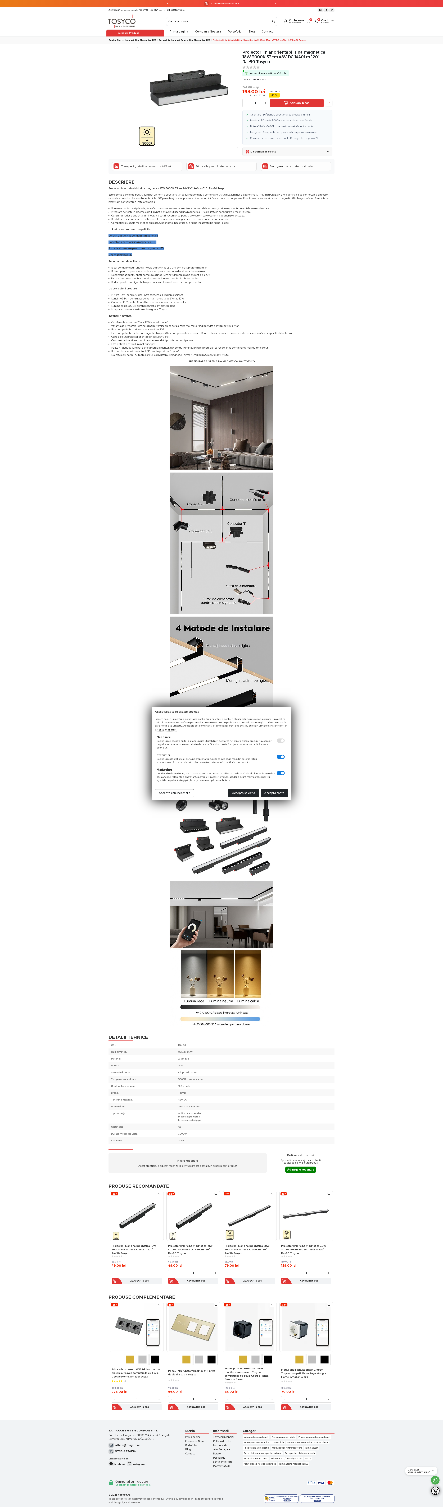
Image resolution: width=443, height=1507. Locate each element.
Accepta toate (274, 793)
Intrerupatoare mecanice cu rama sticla (264, 1442)
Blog (251, 31)
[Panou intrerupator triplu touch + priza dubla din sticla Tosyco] (193, 1326)
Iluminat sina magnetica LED (140, 40)
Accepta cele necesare (174, 793)
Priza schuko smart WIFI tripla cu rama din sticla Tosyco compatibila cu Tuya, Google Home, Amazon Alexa (136, 1373)
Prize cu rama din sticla (283, 1437)
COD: (245, 79)
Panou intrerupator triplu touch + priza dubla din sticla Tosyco (191, 1372)
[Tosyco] (121, 21)
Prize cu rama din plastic (256, 1447)
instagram (138, 1464)
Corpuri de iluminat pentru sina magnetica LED (184, 40)
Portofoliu (235, 31)
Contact (267, 31)
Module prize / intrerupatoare (287, 1447)
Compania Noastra (208, 31)
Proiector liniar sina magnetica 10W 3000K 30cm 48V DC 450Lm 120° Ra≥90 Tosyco (134, 1249)
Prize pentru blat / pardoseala (300, 1453)
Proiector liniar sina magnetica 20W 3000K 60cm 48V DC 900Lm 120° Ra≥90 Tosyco (247, 1249)
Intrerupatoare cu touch (256, 1437)
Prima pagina (179, 31)
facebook (119, 1464)
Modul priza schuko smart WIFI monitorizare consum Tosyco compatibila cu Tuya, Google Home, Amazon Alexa (247, 1374)
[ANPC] (281, 1498)
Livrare (217, 1453)
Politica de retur (222, 1441)
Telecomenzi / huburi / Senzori (286, 1458)
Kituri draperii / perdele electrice (260, 1464)
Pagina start (116, 40)
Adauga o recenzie (300, 1169)
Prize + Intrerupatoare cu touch (314, 1437)
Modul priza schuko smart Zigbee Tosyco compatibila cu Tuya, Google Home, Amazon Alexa (303, 1373)
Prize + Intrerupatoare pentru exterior (263, 1453)
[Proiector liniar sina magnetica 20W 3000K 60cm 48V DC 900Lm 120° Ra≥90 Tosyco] (249, 1215)
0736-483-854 (150, 10)
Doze (308, 1458)
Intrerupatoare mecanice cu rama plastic (307, 1442)
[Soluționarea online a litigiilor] (317, 1498)
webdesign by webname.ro (124, 1502)
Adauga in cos (299, 103)
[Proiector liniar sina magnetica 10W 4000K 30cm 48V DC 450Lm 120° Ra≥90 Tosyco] (193, 1215)
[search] (273, 21)
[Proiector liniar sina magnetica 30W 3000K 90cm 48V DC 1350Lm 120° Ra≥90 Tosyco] (306, 1215)
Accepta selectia (243, 793)
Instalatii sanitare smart (256, 1458)
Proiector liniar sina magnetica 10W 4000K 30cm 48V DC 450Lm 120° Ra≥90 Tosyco (190, 1249)
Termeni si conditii (223, 1437)
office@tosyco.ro (175, 10)
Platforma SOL (221, 1466)
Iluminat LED (311, 1447)
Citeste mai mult (166, 729)
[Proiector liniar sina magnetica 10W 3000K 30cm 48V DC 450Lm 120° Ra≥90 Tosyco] (136, 1215)
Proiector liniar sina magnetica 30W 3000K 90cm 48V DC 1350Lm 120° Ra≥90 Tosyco (303, 1249)
